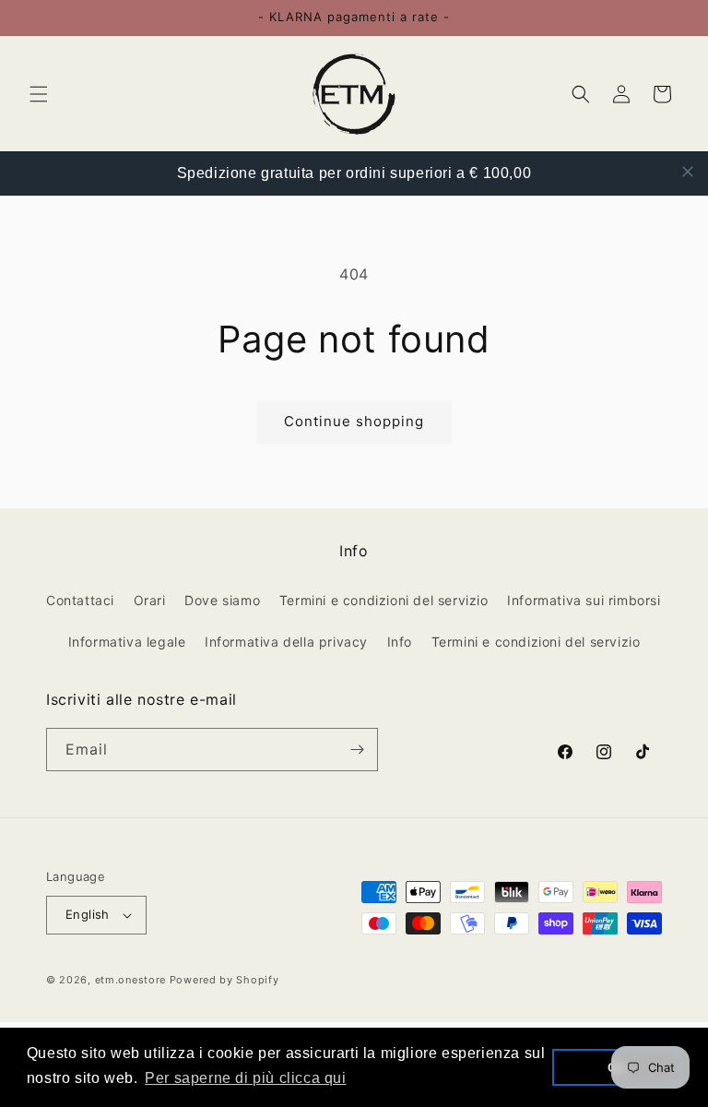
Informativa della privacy (286, 641)
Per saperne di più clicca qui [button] (245, 1078)
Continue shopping (354, 421)
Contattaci (80, 600)
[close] (687, 171)
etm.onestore (130, 979)
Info (399, 641)
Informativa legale (127, 641)
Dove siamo (222, 600)
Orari (150, 600)
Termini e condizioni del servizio (384, 600)
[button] (38, 94)
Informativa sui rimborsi (583, 600)
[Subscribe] (356, 749)
